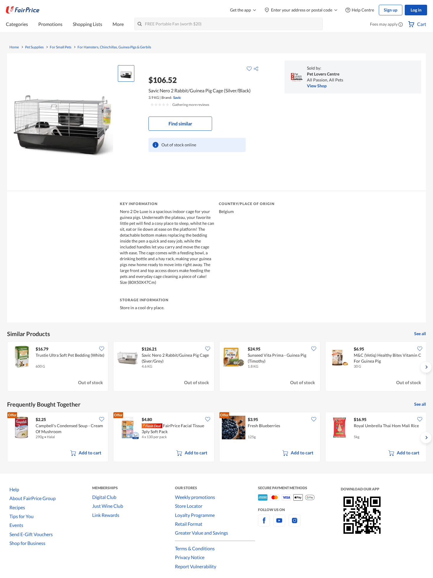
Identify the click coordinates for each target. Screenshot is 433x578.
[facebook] (264, 524)
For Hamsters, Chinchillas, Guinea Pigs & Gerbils (114, 47)
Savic (177, 97)
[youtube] (279, 524)
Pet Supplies (34, 47)
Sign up (390, 9)
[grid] (216, 367)
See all (420, 333)
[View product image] (126, 73)
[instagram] (294, 524)
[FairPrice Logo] (22, 10)
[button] (400, 24)
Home (14, 47)
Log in (416, 9)
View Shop (317, 85)
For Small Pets (60, 47)
